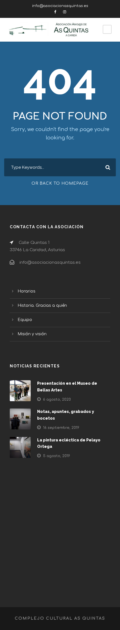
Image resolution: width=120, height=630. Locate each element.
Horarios (26, 291)
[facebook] (55, 12)
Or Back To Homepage (60, 183)
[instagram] (64, 12)
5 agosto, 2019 (56, 456)
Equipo (25, 320)
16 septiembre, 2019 (61, 428)
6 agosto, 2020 (57, 399)
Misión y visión (32, 334)
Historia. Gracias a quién (42, 305)
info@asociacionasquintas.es (60, 6)
